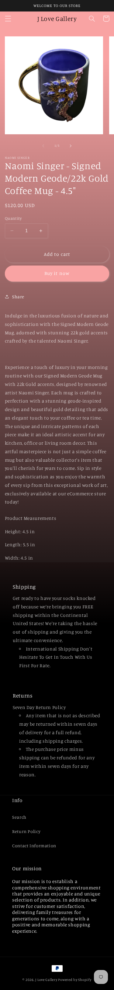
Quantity (13, 218)
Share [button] (18, 296)
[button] (8, 18)
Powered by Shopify (74, 980)
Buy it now (57, 273)
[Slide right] (71, 145)
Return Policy (26, 831)
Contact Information (34, 845)
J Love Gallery (46, 980)
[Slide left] (43, 145)
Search (19, 817)
